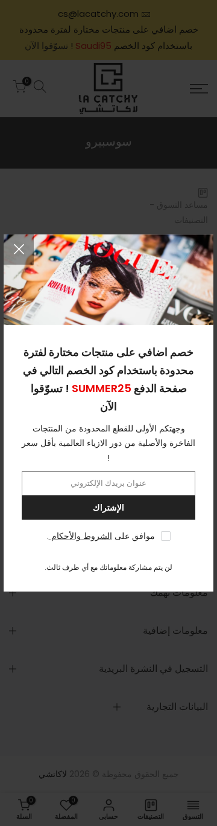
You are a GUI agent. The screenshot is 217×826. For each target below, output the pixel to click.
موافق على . (101, 536)
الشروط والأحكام (80, 536)
